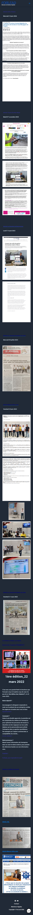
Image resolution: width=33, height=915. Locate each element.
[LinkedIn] (15, 901)
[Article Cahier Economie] (16, 797)
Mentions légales (16, 907)
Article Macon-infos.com (10, 851)
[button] (28, 910)
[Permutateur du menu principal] (29, 3)
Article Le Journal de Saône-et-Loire (14, 592)
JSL (8, 822)
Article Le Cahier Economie (10, 769)
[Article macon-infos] (16, 874)
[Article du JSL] (16, 837)
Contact (16, 904)
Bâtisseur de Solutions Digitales (8, 4)
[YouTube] (17, 901)
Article (4, 822)
